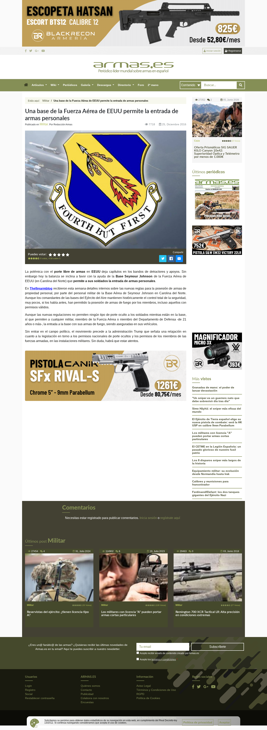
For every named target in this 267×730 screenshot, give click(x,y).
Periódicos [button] (70, 85)
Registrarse (234, 51)
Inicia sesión (148, 477)
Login (28, 645)
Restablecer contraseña (40, 657)
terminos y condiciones (163, 619)
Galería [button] (86, 85)
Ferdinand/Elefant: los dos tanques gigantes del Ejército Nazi (215, 453)
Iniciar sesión (213, 51)
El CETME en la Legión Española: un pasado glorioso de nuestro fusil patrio (216, 409)
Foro (141, 85)
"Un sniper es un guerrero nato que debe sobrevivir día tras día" (215, 359)
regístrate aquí (170, 477)
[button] (26, 85)
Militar (45, 100)
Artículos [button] (38, 85)
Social (28, 653)
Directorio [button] (125, 85)
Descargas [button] (104, 85)
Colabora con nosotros (95, 657)
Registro (30, 649)
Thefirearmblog (41, 288)
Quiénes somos (90, 645)
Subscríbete (217, 606)
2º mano (153, 85)
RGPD (140, 653)
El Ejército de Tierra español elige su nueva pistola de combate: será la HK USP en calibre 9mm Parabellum (217, 381)
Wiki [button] (54, 85)
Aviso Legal (143, 645)
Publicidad (87, 653)
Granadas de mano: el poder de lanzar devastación (213, 348)
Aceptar (224, 722)
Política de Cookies (148, 657)
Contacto (86, 649)
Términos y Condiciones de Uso (156, 649)
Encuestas (87, 661)
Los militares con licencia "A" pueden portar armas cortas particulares (212, 395)
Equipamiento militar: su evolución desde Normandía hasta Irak (215, 432)
